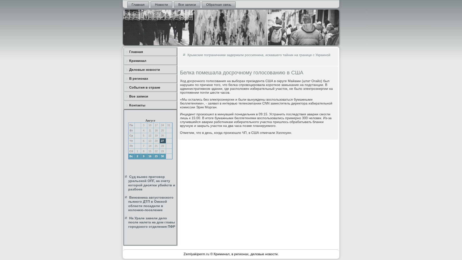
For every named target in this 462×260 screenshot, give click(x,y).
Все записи (187, 4)
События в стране (144, 87)
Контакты (137, 105)
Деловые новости (144, 70)
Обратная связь (218, 4)
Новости (161, 4)
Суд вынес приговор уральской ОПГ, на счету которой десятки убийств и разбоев (151, 183)
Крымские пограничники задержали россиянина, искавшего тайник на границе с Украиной (258, 55)
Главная (138, 4)
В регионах (138, 78)
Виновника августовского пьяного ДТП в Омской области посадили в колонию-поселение (150, 203)
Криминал (137, 61)
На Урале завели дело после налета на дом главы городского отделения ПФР (151, 222)
